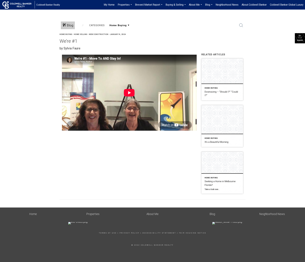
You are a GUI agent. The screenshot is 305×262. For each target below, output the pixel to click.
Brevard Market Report (149, 6)
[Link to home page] (18, 5)
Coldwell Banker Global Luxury (286, 4)
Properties (125, 6)
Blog (209, 6)
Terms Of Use (108, 233)
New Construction (98, 34)
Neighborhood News (227, 4)
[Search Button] (241, 25)
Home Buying (66, 34)
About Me (196, 6)
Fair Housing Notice (192, 233)
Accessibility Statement (159, 233)
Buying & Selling (176, 6)
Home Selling (80, 34)
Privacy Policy (129, 233)
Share (300, 40)
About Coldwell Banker (254, 4)
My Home (109, 4)
